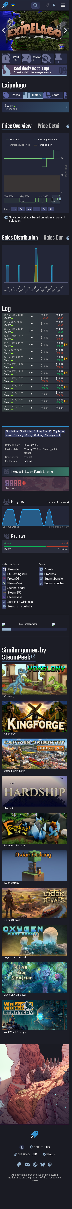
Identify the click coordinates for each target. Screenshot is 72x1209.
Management (52, 435)
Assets (48, 569)
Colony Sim (40, 431)
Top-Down (59, 431)
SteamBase (14, 597)
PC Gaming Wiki (17, 574)
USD (27, 1154)
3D (50, 431)
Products (50, 574)
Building (18, 435)
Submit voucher (54, 583)
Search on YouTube (19, 606)
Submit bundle (53, 578)
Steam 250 (14, 592)
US (42, 1147)
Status (50, 1154)
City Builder (26, 431)
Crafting (38, 435)
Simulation (12, 431)
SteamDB (13, 569)
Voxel (9, 435)
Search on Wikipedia (20, 601)
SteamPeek (14, 583)
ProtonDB (13, 578)
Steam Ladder (16, 588)
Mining (28, 435)
